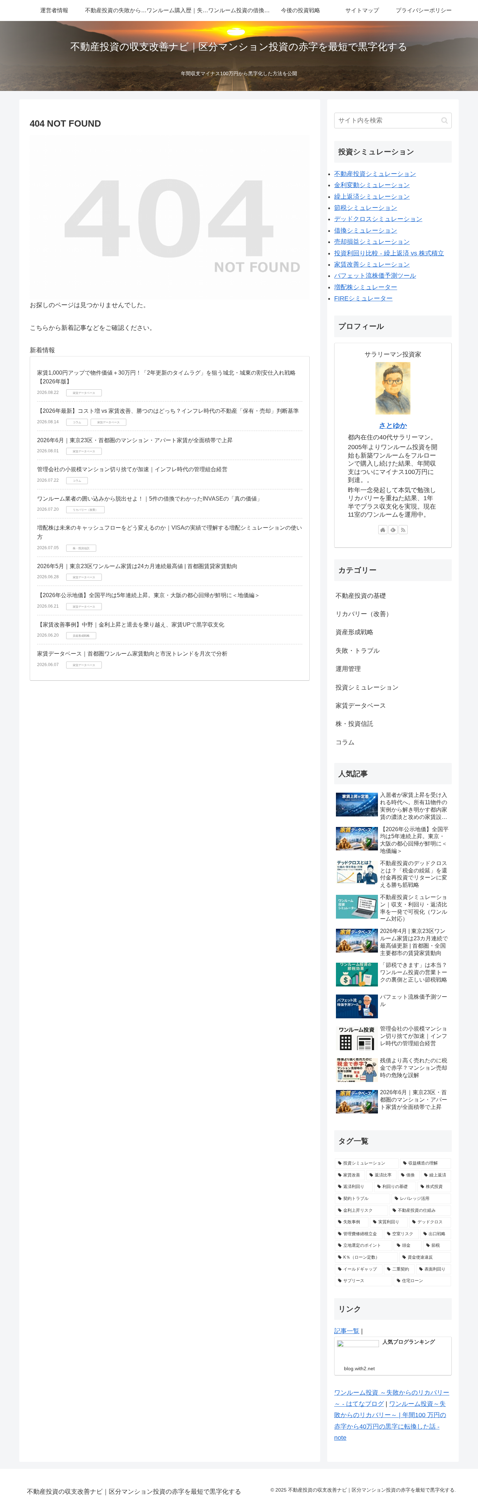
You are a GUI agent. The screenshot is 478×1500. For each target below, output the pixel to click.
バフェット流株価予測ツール (375, 275)
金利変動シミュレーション (372, 185)
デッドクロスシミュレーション (378, 218)
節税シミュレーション (365, 207)
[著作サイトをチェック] (382, 529)
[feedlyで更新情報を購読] (393, 529)
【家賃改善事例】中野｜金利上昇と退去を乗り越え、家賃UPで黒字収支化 (130, 625)
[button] (444, 120)
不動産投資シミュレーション (375, 173)
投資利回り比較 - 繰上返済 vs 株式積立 (389, 253)
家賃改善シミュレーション (372, 264)
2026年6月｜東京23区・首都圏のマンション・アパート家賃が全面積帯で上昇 (135, 440)
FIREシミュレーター (363, 298)
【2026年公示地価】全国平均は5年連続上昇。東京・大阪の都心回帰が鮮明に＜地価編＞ (148, 595)
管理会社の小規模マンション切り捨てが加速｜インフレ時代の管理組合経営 (132, 469)
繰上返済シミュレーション (372, 196)
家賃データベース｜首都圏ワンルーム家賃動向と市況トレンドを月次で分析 (132, 654)
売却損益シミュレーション (372, 241)
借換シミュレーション (365, 230)
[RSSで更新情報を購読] (403, 529)
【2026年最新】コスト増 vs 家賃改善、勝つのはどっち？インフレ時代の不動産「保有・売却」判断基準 (168, 411)
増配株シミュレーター (365, 287)
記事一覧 (346, 1331)
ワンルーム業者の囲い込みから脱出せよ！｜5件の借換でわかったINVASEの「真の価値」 (149, 499)
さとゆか (393, 425)
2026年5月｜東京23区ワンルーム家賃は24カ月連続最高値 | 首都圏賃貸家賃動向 (137, 566)
